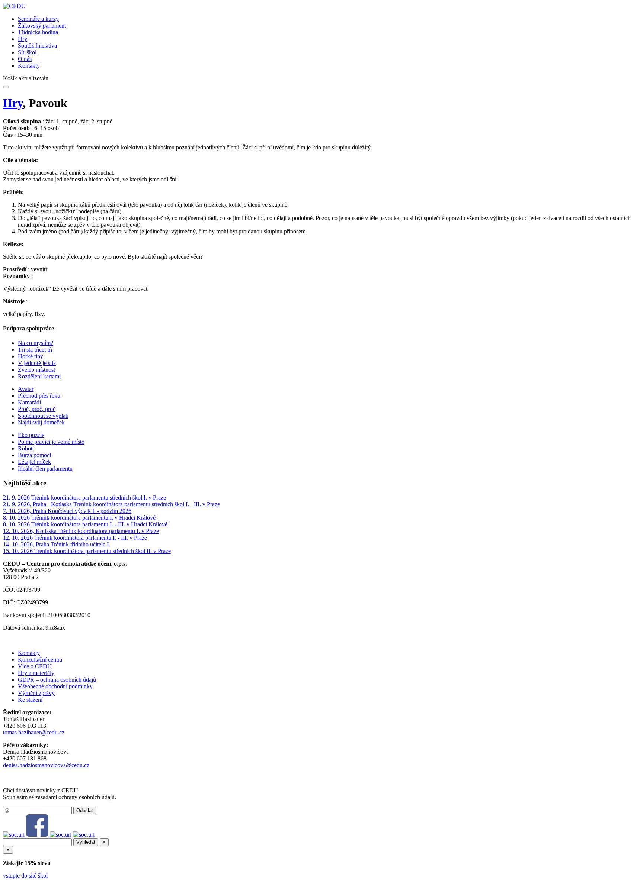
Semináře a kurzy (38, 19)
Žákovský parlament (42, 25)
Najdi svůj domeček (41, 422)
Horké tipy (30, 356)
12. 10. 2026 (18, 537)
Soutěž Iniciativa (37, 45)
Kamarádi (29, 402)
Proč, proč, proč (36, 409)
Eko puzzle (31, 435)
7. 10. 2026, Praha (25, 511)
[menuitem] (329, 19)
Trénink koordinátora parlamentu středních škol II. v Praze (102, 551)
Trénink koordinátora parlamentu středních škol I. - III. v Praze (146, 504)
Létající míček (34, 462)
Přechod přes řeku (39, 395)
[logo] (14, 6)
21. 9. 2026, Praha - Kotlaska (38, 504)
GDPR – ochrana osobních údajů (57, 679)
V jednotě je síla (37, 363)
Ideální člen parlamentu (45, 468)
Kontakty (29, 65)
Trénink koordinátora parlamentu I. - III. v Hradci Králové (99, 524)
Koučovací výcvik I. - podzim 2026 (89, 511)
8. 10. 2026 (17, 517)
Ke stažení (30, 700)
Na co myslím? (35, 343)
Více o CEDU (35, 666)
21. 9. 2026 (17, 497)
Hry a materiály (36, 673)
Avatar (25, 389)
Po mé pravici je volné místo (51, 442)
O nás (25, 59)
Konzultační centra (40, 659)
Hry (22, 39)
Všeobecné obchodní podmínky (55, 686)
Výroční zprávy (36, 693)
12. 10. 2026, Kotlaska (30, 531)
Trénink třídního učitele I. (80, 544)
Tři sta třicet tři (35, 349)
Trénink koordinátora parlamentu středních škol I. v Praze (98, 497)
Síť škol (27, 52)
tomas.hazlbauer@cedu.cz (33, 732)
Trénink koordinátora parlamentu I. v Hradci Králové (93, 517)
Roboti (26, 448)
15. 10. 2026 (18, 551)
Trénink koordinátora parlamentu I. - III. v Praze (90, 537)
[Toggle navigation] (6, 87)
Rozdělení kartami (39, 376)
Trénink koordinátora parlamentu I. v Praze (108, 531)
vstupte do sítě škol (25, 875)
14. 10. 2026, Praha (27, 544)
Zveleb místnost (36, 369)
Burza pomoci (34, 455)
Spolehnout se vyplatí (43, 416)
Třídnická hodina (38, 32)
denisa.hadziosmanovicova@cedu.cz (46, 765)
